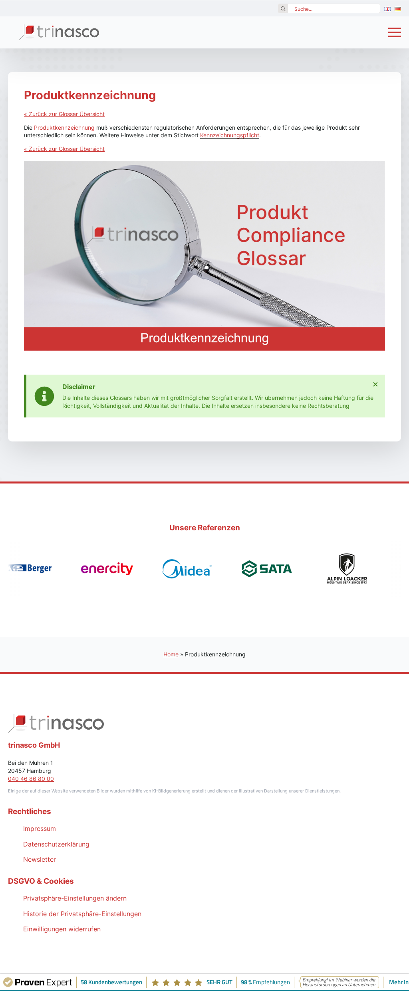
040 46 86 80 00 (31, 778)
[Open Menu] (394, 32)
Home (171, 654)
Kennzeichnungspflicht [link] (229, 135)
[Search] (283, 9)
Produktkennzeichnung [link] (64, 127)
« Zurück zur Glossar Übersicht (64, 113)
